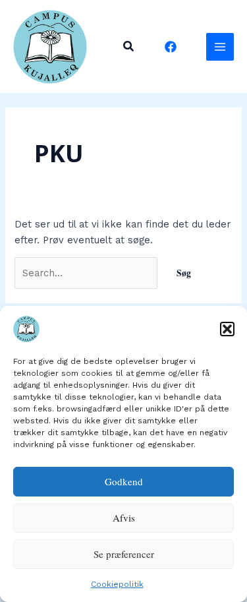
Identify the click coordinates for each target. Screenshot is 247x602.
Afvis (124, 517)
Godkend (124, 481)
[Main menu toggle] (220, 47)
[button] (227, 329)
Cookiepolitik (117, 584)
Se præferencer (124, 553)
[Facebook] (171, 47)
